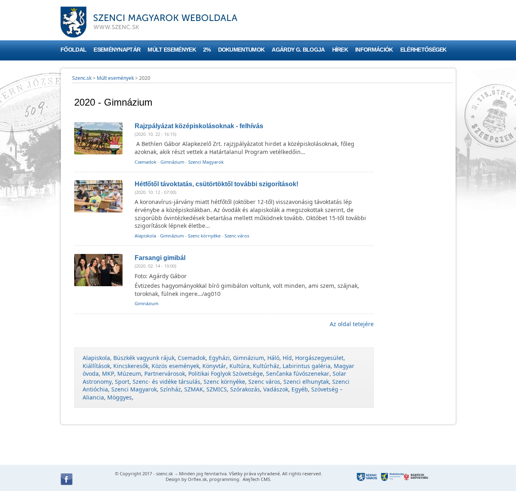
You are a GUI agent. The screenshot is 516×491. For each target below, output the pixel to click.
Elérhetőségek (423, 50)
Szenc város (237, 236)
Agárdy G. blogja (298, 50)
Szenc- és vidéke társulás (166, 381)
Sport (122, 381)
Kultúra (239, 366)
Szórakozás (245, 389)
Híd (287, 358)
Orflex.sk (197, 479)
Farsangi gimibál (160, 257)
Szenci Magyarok (206, 162)
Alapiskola (145, 236)
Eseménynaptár (117, 50)
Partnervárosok (164, 373)
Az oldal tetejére (352, 324)
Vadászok (275, 389)
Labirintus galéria (307, 366)
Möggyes (119, 397)
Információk (374, 50)
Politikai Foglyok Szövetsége (225, 373)
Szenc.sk (82, 78)
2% (207, 50)
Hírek (340, 50)
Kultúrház (266, 366)
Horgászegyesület (319, 358)
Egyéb (299, 389)
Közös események (175, 366)
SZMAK (193, 389)
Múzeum (129, 373)
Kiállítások (96, 366)
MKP (108, 373)
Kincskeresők (130, 366)
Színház (170, 389)
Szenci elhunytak (306, 381)
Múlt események (172, 50)
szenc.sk (164, 473)
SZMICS (216, 389)
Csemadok (145, 162)
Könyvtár (214, 366)
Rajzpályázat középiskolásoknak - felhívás (199, 126)
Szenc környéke (204, 236)
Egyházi (219, 358)
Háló (273, 358)
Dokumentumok (241, 50)
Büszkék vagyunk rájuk (144, 358)
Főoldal (73, 50)
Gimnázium (172, 162)
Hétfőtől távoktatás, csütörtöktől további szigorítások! (216, 184)
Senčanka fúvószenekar (297, 373)
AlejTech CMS (255, 479)
